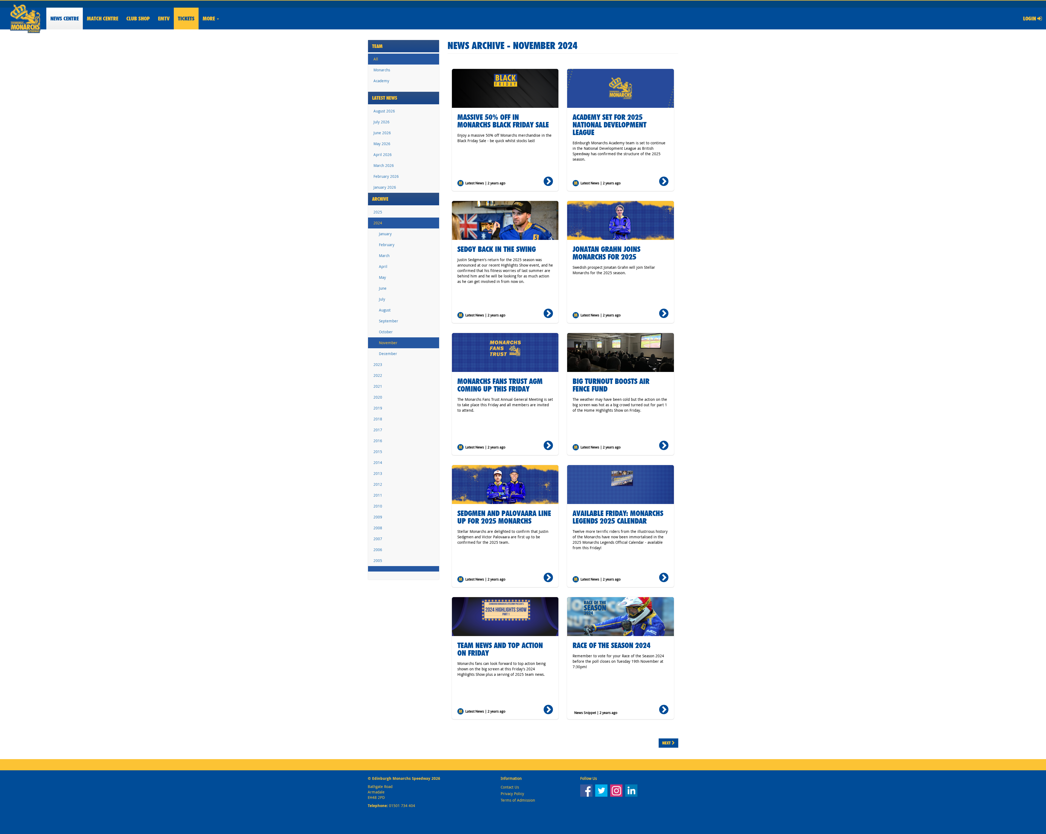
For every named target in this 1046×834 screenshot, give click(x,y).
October (386, 331)
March (384, 255)
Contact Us (510, 787)
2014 (377, 462)
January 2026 (384, 187)
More (209, 18)
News (64, 18)
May (382, 277)
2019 (377, 408)
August (385, 310)
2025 (377, 212)
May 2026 (381, 143)
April (383, 266)
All (375, 59)
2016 (377, 440)
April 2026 (382, 154)
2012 (377, 484)
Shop (138, 18)
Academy (381, 80)
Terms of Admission (518, 800)
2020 (377, 397)
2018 (377, 418)
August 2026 (384, 111)
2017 (377, 429)
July (382, 299)
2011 (377, 495)
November (388, 342)
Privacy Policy (512, 793)
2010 (377, 506)
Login (1030, 18)
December (388, 353)
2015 (377, 451)
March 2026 (383, 165)
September (388, 320)
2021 (377, 386)
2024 (377, 222)
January (385, 233)
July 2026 (381, 121)
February (386, 244)
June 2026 (382, 132)
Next (667, 743)
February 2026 (386, 176)
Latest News (384, 98)
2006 (377, 549)
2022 (377, 375)
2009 (377, 517)
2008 (377, 527)
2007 (377, 538)
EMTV (164, 18)
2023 (377, 364)
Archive (380, 199)
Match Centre (102, 18)
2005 (377, 560)
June (383, 288)
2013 (377, 473)
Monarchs (381, 69)
